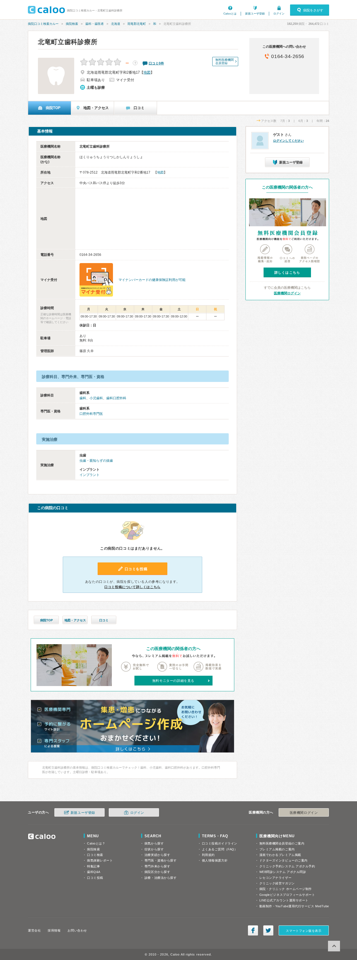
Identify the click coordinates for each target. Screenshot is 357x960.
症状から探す (154, 849)
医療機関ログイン (287, 293)
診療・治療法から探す (160, 877)
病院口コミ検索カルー (43, 23)
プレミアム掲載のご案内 (277, 849)
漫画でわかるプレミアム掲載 (280, 854)
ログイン (278, 13)
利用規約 (208, 854)
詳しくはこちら (287, 273)
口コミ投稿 (95, 877)
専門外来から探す (157, 866)
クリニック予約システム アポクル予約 (287, 866)
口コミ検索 (95, 854)
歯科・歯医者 (94, 23)
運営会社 (34, 930)
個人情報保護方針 (215, 860)
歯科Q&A (93, 872)
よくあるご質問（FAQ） (220, 849)
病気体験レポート (100, 860)
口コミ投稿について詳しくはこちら (132, 587)
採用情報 (54, 930)
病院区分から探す (157, 872)
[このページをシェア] (253, 930)
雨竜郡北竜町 (136, 23)
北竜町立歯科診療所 (67, 41)
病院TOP (46, 620)
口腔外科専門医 (91, 414)
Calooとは (230, 13)
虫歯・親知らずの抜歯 (96, 461)
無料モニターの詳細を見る (173, 681)
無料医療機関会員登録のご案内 (282, 843)
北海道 (115, 23)
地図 (147, 72)
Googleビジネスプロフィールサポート (287, 894)
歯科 (82, 398)
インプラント (89, 475)
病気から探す (154, 843)
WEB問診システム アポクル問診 (282, 872)
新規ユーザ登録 (255, 13)
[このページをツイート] (268, 930)
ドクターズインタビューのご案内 (283, 860)
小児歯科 (96, 398)
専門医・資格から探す (160, 860)
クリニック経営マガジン (277, 883)
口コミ (103, 620)
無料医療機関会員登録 (224, 61)
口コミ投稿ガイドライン (219, 843)
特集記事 (93, 866)
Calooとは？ (96, 843)
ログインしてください (288, 140)
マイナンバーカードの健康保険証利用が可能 (152, 280)
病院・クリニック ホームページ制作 (285, 889)
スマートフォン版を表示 (303, 930)
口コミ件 (156, 63)
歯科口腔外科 (116, 398)
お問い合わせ (77, 930)
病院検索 (72, 23)
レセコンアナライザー (275, 877)
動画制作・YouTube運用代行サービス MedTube (294, 906)
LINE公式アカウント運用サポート (283, 900)
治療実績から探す (157, 854)
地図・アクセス (75, 620)
